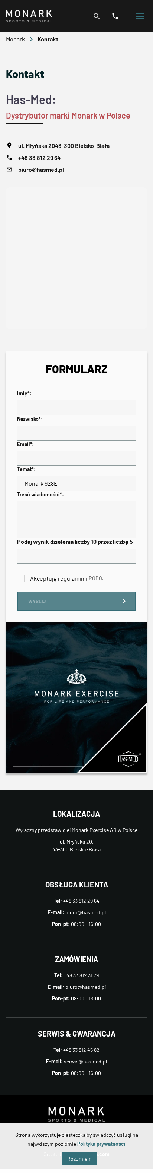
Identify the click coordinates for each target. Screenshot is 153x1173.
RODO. (96, 578)
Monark (15, 38)
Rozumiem (79, 1158)
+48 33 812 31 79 (81, 975)
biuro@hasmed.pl (41, 169)
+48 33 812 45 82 (81, 1050)
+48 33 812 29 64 (39, 157)
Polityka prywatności (101, 1144)
